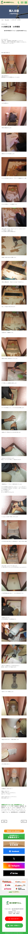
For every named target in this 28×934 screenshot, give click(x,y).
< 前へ (4, 821)
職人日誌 (7, 19)
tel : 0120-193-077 (14, 918)
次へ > (23, 821)
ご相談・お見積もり (14, 925)
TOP (2, 19)
